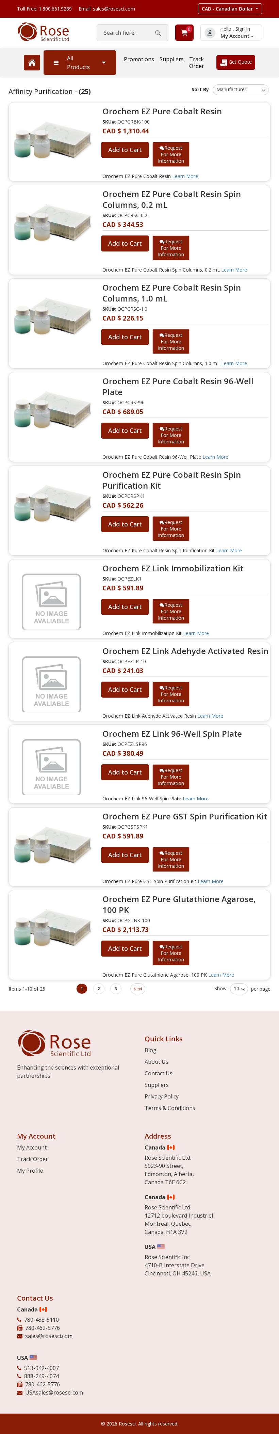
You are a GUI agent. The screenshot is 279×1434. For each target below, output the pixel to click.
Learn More (185, 176)
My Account (235, 35)
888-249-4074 (41, 1376)
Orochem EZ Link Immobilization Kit (172, 568)
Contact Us (159, 1073)
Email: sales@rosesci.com (107, 8)
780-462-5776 (42, 1328)
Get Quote (239, 62)
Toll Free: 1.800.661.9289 (44, 8)
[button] (230, 8)
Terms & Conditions (170, 1108)
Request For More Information (171, 154)
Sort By (200, 89)
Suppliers (172, 59)
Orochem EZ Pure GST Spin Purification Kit (184, 816)
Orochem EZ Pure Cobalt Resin (162, 111)
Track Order (196, 62)
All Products (78, 62)
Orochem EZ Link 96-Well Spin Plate (172, 733)
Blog (151, 1050)
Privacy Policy (162, 1096)
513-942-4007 (41, 1368)
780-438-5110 (41, 1319)
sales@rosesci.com (48, 1336)
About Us (156, 1061)
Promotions (139, 59)
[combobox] (132, 32)
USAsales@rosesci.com (54, 1392)
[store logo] (50, 32)
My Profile (30, 1170)
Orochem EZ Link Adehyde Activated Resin (185, 651)
